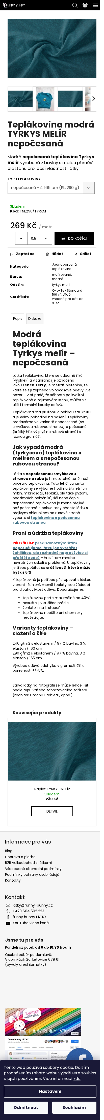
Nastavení (50, 1091)
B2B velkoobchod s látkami (28, 862)
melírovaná (61, 274)
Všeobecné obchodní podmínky (33, 868)
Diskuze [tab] (34, 318)
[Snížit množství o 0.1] (21, 238)
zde (77, 1078)
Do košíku (77, 238)
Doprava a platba (20, 856)
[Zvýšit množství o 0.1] (46, 238)
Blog (8, 850)
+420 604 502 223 (28, 911)
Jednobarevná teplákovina (64, 266)
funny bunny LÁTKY (29, 916)
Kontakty (13, 880)
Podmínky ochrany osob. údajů (32, 874)
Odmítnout (26, 1107)
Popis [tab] (17, 318)
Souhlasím (74, 1107)
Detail (52, 811)
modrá (57, 278)
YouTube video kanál (31, 922)
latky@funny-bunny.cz (33, 905)
